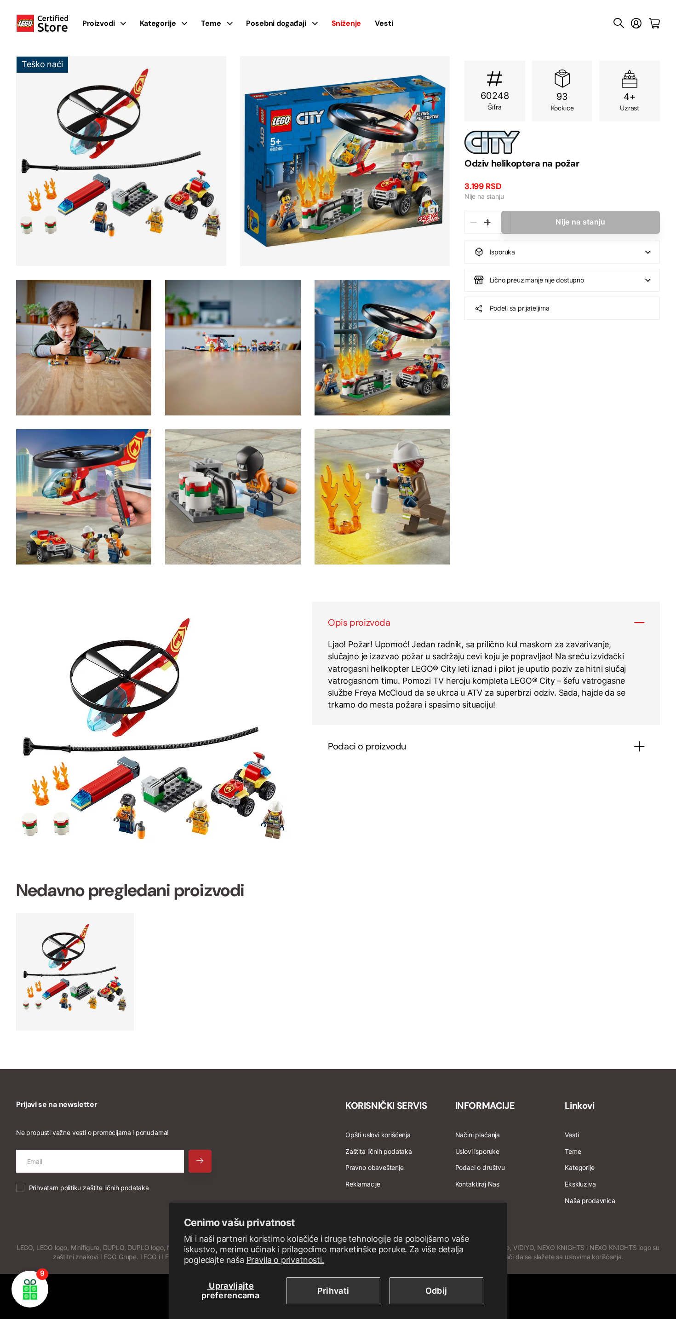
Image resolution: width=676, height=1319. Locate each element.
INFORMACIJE (485, 1106)
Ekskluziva (580, 1184)
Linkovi (579, 1106)
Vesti (384, 23)
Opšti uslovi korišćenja (378, 1135)
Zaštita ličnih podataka (378, 1151)
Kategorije (158, 23)
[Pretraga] (618, 23)
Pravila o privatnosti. (285, 1260)
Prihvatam (89, 1188)
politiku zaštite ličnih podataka (104, 1188)
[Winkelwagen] (654, 23)
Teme (211, 23)
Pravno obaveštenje (374, 1167)
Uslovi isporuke (477, 1151)
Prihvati (333, 1291)
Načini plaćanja (477, 1135)
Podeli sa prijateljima (520, 308)
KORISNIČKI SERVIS (386, 1106)
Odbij (436, 1291)
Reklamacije (362, 1184)
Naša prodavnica (590, 1200)
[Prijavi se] (636, 23)
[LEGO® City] (562, 142)
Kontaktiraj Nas (477, 1184)
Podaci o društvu (480, 1167)
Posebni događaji (276, 23)
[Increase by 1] (487, 222)
